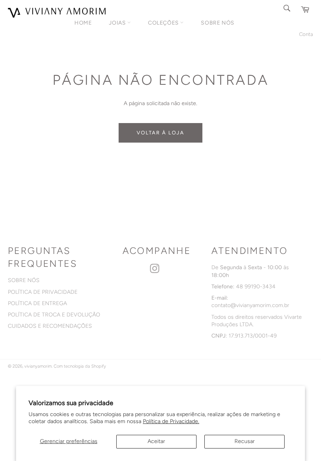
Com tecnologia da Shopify (80, 366)
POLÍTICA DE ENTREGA (37, 303)
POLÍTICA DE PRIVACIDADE (43, 292)
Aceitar (156, 441)
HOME (83, 23)
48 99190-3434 (256, 286)
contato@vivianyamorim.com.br (250, 305)
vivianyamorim (38, 366)
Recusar (244, 441)
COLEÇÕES (164, 23)
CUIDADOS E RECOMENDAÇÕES (50, 326)
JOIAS (118, 23)
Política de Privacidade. (171, 421)
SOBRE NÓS (217, 23)
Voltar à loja (160, 133)
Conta (306, 34)
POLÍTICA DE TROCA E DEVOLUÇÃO (54, 314)
